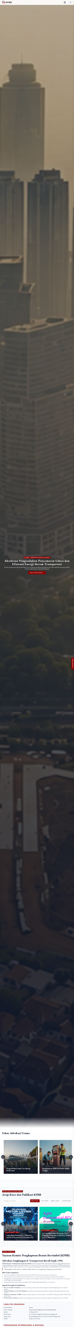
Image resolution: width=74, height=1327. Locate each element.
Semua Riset (35, 1201)
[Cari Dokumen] (70, 2)
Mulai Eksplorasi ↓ (37, 572)
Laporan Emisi (66, 1201)
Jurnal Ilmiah (55, 1201)
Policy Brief (45, 1201)
